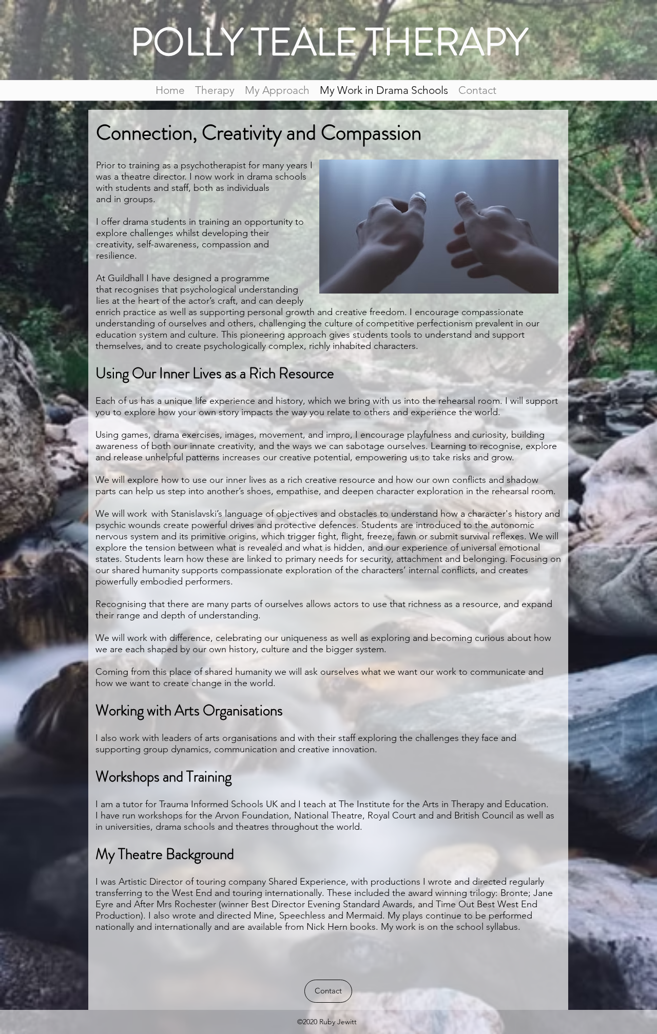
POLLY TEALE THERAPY (329, 42)
